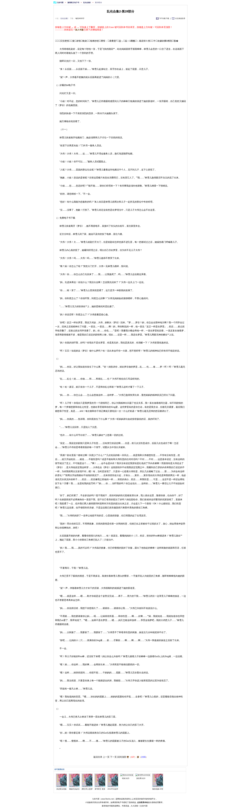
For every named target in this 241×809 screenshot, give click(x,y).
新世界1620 (140, 778)
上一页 (106, 757)
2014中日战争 (113, 789)
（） (131, 757)
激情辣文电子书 (74, 2)
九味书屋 (60, 2)
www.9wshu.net (107, 799)
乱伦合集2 (87, 2)
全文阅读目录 (180, 18)
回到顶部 (121, 757)
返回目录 (97, 757)
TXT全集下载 (164, 18)
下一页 (113, 757)
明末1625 (125, 778)
